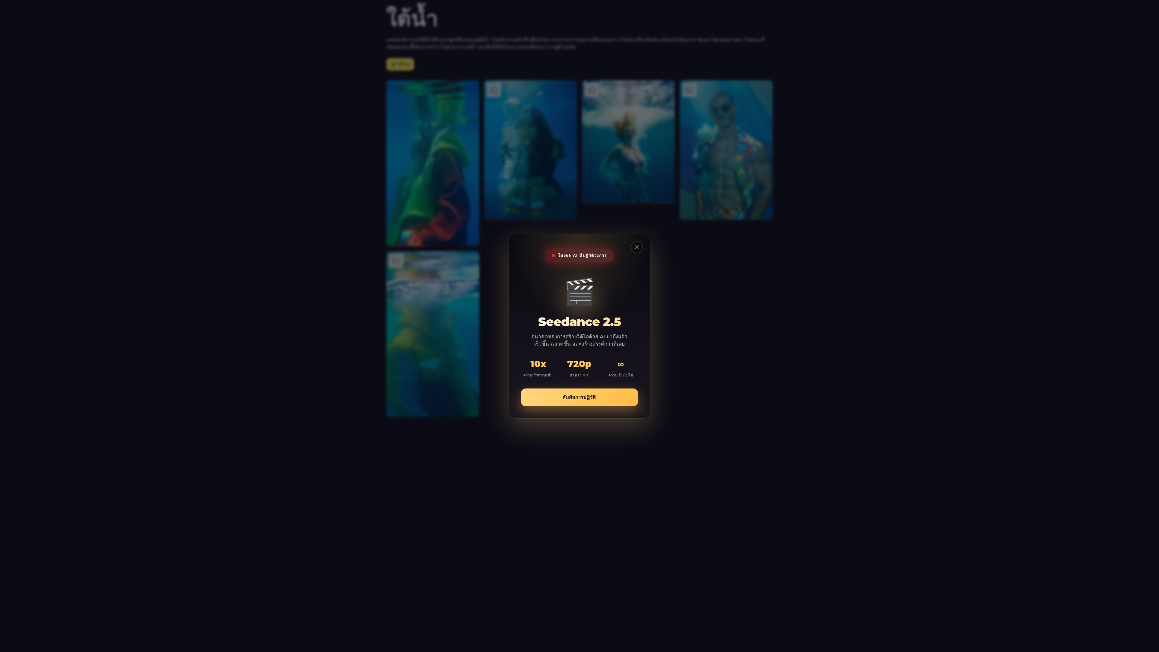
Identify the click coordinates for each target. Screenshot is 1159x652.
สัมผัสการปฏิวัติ (579, 397)
